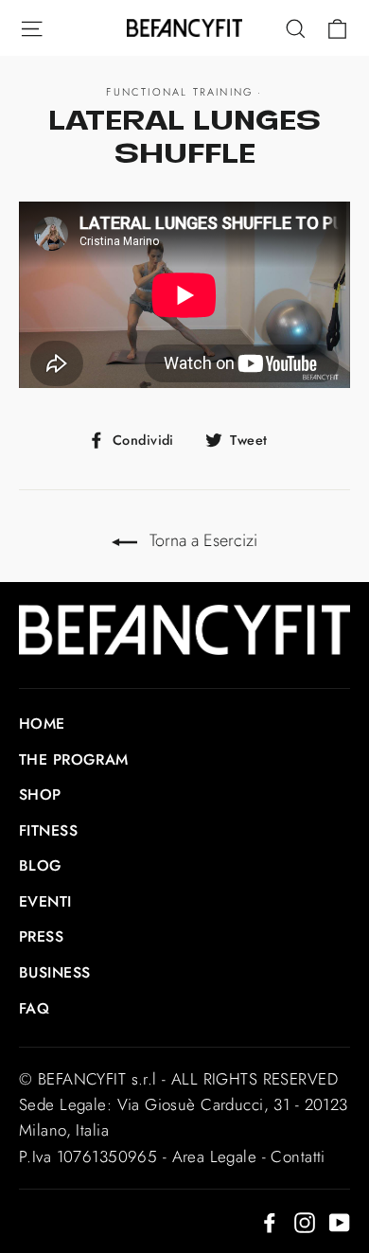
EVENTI (45, 901)
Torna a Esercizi (201, 540)
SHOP (40, 794)
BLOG (40, 865)
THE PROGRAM (74, 759)
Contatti (298, 1156)
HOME (42, 723)
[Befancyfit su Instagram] (304, 1221)
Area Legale (214, 1156)
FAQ (34, 1008)
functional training (179, 91)
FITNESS (48, 830)
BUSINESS (54, 972)
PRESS (41, 936)
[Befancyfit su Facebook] (269, 1221)
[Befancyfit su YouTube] (339, 1221)
